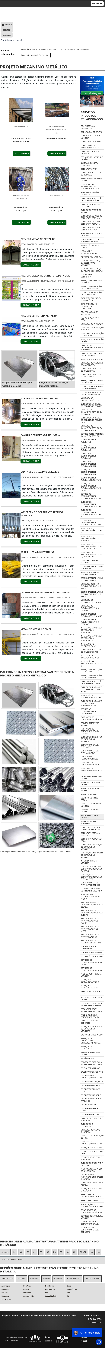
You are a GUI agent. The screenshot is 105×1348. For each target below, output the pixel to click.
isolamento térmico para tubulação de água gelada (92, 905)
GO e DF (83, 1252)
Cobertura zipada (89, 169)
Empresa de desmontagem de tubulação (88, 456)
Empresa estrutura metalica (90, 152)
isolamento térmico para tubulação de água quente (92, 913)
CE (74, 1252)
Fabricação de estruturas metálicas (91, 718)
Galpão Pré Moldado (90, 1068)
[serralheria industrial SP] (11, 576)
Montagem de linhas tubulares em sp (90, 573)
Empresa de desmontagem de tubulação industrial (91, 504)
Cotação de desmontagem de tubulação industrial (91, 522)
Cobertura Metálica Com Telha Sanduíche (90, 828)
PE (61, 1252)
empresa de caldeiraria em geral (92, 1164)
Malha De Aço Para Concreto (89, 1022)
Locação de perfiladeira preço (90, 252)
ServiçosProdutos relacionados (92, 116)
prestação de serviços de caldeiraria (91, 1170)
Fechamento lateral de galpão (92, 158)
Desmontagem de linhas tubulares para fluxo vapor (92, 594)
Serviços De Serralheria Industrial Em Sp (92, 962)
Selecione (5, 1252)
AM (92, 1252)
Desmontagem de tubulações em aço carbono (90, 622)
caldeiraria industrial (91, 1095)
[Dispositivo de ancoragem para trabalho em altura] (57, 751)
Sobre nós (96, 1316)
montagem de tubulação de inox (92, 1137)
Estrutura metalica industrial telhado (90, 240)
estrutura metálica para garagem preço (90, 884)
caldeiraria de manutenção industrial (92, 1077)
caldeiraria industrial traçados (91, 1100)
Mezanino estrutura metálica (90, 783)
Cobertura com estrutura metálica (90, 147)
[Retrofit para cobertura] (19, 779)
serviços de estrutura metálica (91, 1217)
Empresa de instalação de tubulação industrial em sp (91, 703)
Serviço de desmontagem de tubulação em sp (88, 472)
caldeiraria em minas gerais (90, 1090)
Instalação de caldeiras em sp (88, 645)
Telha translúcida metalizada (89, 313)
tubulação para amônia (91, 953)
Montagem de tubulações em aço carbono (90, 608)
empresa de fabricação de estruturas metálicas (91, 847)
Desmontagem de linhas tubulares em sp (92, 579)
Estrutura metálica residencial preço (90, 758)
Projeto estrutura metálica (90, 724)
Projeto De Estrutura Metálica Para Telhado (91, 1063)
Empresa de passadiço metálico (91, 211)
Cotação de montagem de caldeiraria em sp (91, 393)
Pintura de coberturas (92, 257)
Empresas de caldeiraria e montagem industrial (92, 347)
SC (48, 1252)
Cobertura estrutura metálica (91, 137)
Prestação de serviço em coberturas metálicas (91, 263)
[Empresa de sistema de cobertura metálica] (19, 835)
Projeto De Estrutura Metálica (91, 998)
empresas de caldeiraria (87, 1125)
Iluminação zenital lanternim (89, 164)
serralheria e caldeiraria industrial (91, 1196)
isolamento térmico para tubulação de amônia (90, 921)
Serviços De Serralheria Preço (90, 981)
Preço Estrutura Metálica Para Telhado (91, 1010)
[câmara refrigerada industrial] (11, 459)
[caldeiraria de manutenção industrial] (11, 616)
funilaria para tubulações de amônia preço (91, 897)
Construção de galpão (91, 132)
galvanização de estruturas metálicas (91, 1211)
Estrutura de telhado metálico (91, 180)
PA (98, 1252)
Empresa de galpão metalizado (90, 194)
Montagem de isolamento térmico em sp (91, 530)
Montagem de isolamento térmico (90, 399)
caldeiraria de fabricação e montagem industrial (92, 1177)
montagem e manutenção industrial (92, 1143)
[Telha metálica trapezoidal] (57, 807)
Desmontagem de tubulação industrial (91, 479)
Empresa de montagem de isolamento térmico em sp (91, 420)
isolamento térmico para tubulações (90, 936)
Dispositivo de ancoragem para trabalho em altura (90, 187)
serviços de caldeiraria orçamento (92, 1190)
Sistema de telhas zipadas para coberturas (89, 306)
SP (34, 1252)
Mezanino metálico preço (89, 799)
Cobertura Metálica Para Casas (90, 834)
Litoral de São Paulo (92, 1279)
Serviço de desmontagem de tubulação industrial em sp (91, 487)
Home (86, 1316)
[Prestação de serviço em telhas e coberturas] (57, 723)
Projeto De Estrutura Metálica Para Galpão (91, 1004)
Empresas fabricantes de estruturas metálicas (91, 739)
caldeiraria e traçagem (92, 1082)
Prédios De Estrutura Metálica (91, 975)
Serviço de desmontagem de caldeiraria (88, 711)
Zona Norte (21, 1279)
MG (21, 1252)
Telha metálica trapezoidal (87, 127)
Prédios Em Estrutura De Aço (91, 993)
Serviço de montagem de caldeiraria (92, 382)
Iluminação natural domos (90, 246)
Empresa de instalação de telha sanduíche (91, 199)
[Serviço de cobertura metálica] (19, 723)
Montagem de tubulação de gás (92, 340)
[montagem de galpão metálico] (11, 496)
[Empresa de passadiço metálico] (19, 751)
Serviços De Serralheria (87, 1048)
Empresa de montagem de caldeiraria (91, 370)
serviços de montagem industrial (91, 1158)
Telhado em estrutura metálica (91, 778)
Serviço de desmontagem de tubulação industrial (91, 496)
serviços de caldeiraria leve (92, 1152)
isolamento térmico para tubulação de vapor (90, 929)
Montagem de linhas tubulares (90, 562)
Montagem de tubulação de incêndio (92, 335)
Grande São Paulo (74, 1279)
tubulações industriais (92, 956)
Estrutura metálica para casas (90, 746)
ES (28, 1252)
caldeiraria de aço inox (92, 1072)
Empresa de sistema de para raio (91, 235)
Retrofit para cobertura (87, 276)
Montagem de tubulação (92, 324)
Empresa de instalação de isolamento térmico (91, 682)
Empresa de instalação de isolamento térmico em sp (91, 689)
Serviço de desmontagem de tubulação (88, 448)
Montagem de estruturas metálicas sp (91, 771)
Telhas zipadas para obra (90, 319)
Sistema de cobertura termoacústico (91, 299)
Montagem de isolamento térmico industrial (90, 538)
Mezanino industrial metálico (90, 789)
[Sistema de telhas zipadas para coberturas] (57, 695)
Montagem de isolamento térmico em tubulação (91, 412)
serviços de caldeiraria (92, 1148)
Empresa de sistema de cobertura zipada (75, 49)
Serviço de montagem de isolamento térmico (92, 435)
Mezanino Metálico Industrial (89, 822)
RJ (14, 1252)
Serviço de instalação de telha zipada (91, 293)
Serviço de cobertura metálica (91, 282)
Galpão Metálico (88, 1058)
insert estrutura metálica (89, 862)
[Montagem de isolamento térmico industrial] (11, 536)
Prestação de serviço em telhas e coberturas (38, 49)
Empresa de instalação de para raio (35, 55)
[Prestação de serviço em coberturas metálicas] (19, 695)
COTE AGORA (21, 153)
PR (41, 1252)
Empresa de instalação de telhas (91, 205)
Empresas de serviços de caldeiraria (91, 354)
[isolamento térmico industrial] (11, 422)
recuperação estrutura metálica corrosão (90, 1230)
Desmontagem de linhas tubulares (92, 567)
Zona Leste (58, 1279)
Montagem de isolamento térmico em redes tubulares (91, 547)
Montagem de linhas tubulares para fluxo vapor (91, 586)
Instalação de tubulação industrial (91, 696)
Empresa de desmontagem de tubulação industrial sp (91, 513)
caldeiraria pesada (90, 1115)
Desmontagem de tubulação (88, 441)
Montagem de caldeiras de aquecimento (92, 364)
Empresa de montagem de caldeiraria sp (91, 376)
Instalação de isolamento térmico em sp (91, 664)
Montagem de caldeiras (92, 359)
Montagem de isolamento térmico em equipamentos (91, 555)
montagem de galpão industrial (90, 1131)
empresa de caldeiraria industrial (92, 1119)
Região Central (7, 1279)
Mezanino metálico (89, 794)
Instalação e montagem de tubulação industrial (91, 630)
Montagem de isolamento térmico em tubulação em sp (91, 428)
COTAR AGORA (57, 153)
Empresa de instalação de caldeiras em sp (91, 651)
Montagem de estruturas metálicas (91, 764)
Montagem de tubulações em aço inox (92, 601)
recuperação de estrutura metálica (90, 1223)
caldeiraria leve (88, 1105)
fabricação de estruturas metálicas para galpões (91, 877)
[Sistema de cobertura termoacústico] (57, 835)
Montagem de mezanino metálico (91, 805)
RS (54, 1252)
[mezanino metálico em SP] (11, 653)
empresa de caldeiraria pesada (92, 1184)
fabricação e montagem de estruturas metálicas (92, 855)
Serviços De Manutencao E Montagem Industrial (90, 1041)
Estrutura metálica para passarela (90, 752)
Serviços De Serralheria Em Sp (89, 987)
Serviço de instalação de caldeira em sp (91, 677)
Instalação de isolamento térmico (90, 657)
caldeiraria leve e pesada (89, 1110)
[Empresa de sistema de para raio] (57, 779)
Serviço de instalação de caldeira (91, 671)
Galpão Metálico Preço (92, 1035)
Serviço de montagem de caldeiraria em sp (92, 387)
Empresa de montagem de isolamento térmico (91, 405)
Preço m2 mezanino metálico (89, 811)
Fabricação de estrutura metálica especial (90, 731)
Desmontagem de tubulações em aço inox (92, 615)
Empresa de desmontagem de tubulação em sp (88, 464)
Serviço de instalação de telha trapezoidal (91, 288)
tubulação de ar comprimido (88, 948)
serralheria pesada (90, 1201)
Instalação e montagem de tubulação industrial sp (91, 638)
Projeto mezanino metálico (89, 817)
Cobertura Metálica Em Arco (91, 840)
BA (68, 1252)
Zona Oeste (34, 1279)
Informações (95, 1319)
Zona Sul (46, 1279)
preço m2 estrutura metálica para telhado (91, 890)
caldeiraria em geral (91, 1085)
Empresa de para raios (91, 142)
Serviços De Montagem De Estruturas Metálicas (91, 1029)
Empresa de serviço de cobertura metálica (91, 217)
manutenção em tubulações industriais (92, 1205)
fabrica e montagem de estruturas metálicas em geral (91, 869)
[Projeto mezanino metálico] (19, 366)
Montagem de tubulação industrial (92, 329)
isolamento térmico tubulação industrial (91, 942)
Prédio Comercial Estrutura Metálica (90, 1016)
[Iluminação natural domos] (19, 807)
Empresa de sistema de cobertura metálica (91, 223)
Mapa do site (95, 1323)
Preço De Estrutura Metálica (90, 1054)
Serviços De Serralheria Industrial (92, 969)
